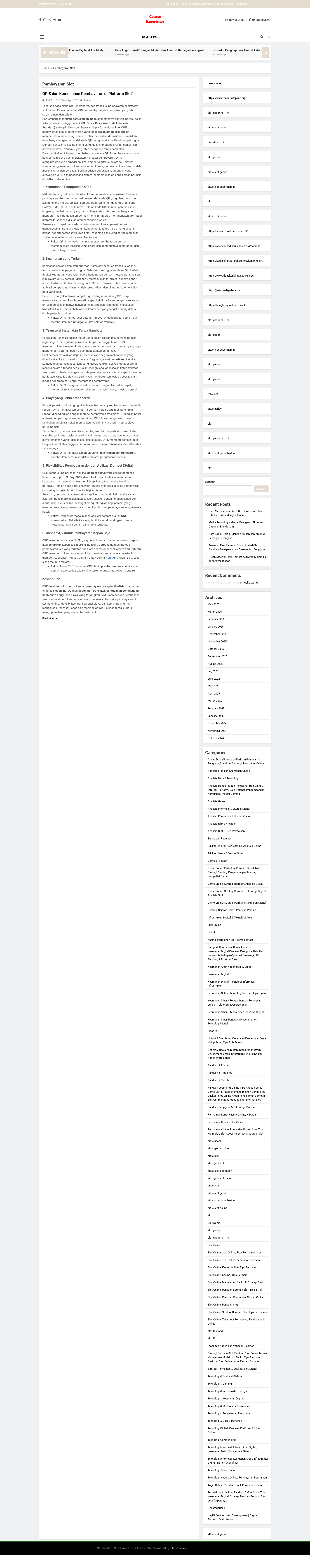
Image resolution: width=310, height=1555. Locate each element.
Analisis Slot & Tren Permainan (226, 831)
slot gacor (214, 157)
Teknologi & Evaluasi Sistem (225, 1376)
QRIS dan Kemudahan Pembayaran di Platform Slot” (87, 93)
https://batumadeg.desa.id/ (224, 290)
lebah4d (212, 1031)
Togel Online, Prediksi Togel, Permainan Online (235, 1485)
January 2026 (216, 626)
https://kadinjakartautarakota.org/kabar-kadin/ (235, 260)
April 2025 (214, 693)
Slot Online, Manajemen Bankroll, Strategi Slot (235, 1282)
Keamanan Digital (218, 974)
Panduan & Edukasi (219, 1065)
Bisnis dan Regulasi (219, 838)
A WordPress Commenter (223, 582)
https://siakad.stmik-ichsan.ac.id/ (228, 231)
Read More (48, 618)
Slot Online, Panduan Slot (223, 1304)
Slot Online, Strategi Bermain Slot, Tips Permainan (237, 1312)
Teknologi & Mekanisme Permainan (229, 1406)
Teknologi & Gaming (220, 1383)
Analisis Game (216, 801)
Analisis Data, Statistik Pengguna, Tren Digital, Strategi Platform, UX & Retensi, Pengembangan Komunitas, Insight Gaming (236, 789)
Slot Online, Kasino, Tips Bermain (227, 1275)
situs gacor (214, 1141)
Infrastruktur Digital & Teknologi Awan (230, 917)
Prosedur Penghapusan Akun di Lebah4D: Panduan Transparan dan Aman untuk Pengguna (193, 4)
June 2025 (214, 678)
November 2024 (217, 730)
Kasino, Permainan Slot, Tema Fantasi (230, 939)
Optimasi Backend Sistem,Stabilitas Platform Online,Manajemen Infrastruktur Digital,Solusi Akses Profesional (235, 1054)
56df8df (49, 100)
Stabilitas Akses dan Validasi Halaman (231, 1346)
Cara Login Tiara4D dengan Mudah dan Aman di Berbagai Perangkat (111, 50)
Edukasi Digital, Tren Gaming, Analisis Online (234, 846)
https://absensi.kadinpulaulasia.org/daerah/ (234, 246)
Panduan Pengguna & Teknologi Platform (232, 1107)
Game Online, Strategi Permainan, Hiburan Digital (237, 902)
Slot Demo (214, 1223)
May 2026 (213, 604)
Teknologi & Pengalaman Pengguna (229, 1413)
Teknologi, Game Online (222, 1470)
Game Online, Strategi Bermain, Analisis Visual (235, 883)
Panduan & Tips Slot (220, 1072)
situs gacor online (218, 1148)
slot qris (113, 557)
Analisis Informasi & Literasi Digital (229, 808)
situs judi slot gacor (220, 1170)
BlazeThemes (179, 1548)
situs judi (213, 1156)
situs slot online (217, 1208)
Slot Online (214, 1245)
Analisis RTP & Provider (222, 823)
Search (210, 482)
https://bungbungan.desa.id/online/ (229, 305)
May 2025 (213, 686)
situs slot (213, 1185)
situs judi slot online (220, 1178)
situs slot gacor (217, 127)
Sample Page (151, 37)
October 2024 (216, 738)
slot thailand (215, 1331)
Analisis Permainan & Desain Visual (229, 816)
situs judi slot (216, 1163)
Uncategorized (216, 1508)
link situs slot (216, 142)
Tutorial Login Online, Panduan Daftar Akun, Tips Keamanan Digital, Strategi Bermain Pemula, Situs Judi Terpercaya (237, 1496)
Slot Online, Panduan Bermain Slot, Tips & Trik (235, 1289)
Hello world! (251, 582)
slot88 (211, 1338)
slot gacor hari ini (218, 112)
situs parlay (215, 408)
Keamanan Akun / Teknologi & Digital (230, 966)
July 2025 (213, 671)
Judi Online (214, 925)
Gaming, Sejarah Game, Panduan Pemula (232, 910)
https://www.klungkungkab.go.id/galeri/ (231, 275)
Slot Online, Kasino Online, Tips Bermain (232, 1267)
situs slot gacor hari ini (221, 186)
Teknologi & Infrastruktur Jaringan (228, 1391)
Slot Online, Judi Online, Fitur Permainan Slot (234, 1252)
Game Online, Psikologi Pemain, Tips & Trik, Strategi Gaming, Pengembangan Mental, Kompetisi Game (234, 872)
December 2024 (217, 723)
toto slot (213, 394)
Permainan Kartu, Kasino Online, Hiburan (232, 1114)
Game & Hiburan (217, 860)
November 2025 (217, 641)
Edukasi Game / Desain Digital (226, 853)
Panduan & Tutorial (219, 1080)
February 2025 (216, 708)
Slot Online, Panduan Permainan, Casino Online (236, 1297)
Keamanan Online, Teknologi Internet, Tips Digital (237, 993)
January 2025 (216, 716)
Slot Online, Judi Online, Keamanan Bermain (234, 1260)
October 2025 (216, 649)
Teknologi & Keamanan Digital (226, 1398)
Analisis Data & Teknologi (223, 778)
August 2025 (215, 663)
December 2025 (217, 634)
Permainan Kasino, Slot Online (226, 1122)
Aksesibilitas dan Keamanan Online (229, 770)
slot (210, 201)
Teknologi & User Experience (225, 1420)
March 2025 (215, 701)
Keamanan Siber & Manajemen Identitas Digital (236, 1012)
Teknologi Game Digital (222, 1439)
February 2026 (216, 619)
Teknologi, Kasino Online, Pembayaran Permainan (237, 1477)
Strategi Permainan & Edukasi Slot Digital (232, 1368)
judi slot (212, 932)
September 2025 (217, 656)
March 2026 (215, 611)
